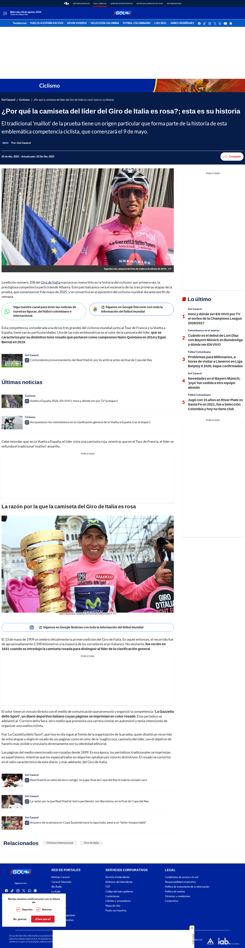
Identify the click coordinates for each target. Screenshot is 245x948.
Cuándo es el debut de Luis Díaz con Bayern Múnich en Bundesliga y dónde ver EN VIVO (215, 339)
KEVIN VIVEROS (77, 23)
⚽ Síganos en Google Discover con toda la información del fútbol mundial (132, 309)
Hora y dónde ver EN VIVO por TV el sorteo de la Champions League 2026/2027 (215, 318)
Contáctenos (112, 896)
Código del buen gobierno (119, 891)
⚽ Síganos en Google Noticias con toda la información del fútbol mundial (91, 627)
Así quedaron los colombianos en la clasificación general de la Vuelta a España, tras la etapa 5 (90, 422)
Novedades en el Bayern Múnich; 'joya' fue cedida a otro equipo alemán (214, 382)
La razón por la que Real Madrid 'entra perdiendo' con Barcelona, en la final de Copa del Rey (89, 801)
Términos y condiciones (177, 896)
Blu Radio (56, 886)
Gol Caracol (100, 3)
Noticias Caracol (60, 877)
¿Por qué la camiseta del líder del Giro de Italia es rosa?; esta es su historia (73, 100)
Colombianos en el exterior (204, 330)
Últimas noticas (81, 3)
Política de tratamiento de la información (187, 886)
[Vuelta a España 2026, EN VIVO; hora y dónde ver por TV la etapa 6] (12, 401)
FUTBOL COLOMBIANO (136, 23)
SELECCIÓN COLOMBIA (105, 23)
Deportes (27, 909)
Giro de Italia (51, 282)
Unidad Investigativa (121, 3)
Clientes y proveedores (118, 901)
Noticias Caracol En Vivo (149, 3)
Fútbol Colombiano (199, 351)
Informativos (174, 3)
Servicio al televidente (117, 877)
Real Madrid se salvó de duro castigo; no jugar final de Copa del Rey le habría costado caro (88, 780)
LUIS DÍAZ (160, 23)
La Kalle (55, 891)
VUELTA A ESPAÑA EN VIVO (46, 23)
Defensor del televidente (118, 882)
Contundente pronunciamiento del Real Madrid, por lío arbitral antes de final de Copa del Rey (91, 360)
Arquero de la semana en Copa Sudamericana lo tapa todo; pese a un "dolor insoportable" (88, 822)
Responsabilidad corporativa (180, 882)
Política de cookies (175, 891)
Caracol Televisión (61, 882)
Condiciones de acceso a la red (181, 877)
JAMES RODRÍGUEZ (182, 23)
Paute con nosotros (116, 910)
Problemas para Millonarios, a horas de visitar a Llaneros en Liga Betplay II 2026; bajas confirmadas (215, 361)
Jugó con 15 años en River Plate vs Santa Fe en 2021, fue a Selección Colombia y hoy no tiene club (215, 404)
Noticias (47, 909)
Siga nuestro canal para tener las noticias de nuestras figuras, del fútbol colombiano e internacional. (44, 311)
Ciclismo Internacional (60, 842)
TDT (107, 886)
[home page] (66, 3)
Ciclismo (24, 100)
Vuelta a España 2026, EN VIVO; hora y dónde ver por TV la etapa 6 (74, 400)
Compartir (235, 156)
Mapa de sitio (112, 905)
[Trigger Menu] (5, 13)
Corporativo (171, 901)
